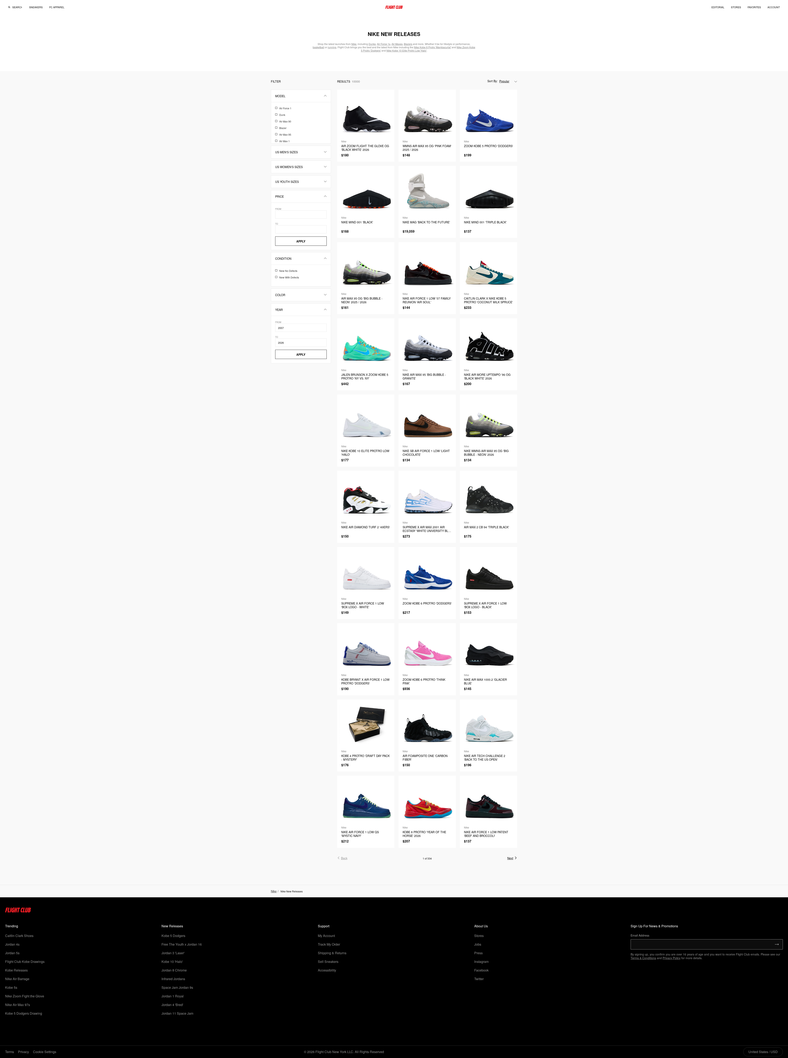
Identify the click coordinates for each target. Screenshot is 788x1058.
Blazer (282, 128)
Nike (274, 891)
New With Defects (289, 277)
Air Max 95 (285, 134)
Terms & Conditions (643, 958)
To (276, 223)
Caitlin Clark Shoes (19, 935)
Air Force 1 (285, 108)
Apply (300, 241)
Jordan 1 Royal (172, 996)
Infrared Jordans (173, 978)
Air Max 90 (285, 121)
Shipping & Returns (332, 953)
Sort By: (492, 81)
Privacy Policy (671, 958)
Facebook (481, 970)
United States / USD (763, 1051)
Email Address (640, 935)
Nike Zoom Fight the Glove (24, 996)
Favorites (754, 7)
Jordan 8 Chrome (174, 970)
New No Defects (288, 270)
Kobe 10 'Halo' (172, 961)
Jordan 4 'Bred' (172, 1004)
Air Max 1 (284, 141)
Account (773, 7)
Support (323, 926)
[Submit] (777, 944)
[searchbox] (17, 7)
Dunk (282, 115)
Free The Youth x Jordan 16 (181, 944)
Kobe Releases (16, 970)
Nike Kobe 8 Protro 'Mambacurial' (432, 47)
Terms (9, 1051)
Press (478, 953)
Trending (11, 926)
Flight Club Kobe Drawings (25, 961)
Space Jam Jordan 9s (177, 987)
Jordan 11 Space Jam (177, 1013)
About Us (481, 926)
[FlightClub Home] (394, 7)
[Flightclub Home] (18, 911)
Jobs (477, 944)
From (278, 209)
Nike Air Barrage (17, 978)
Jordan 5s (12, 953)
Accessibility (327, 970)
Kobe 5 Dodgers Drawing (23, 1013)
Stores (479, 935)
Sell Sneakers (328, 961)
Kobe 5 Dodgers (173, 935)
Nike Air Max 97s (17, 1004)
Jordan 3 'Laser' (172, 953)
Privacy (23, 1051)
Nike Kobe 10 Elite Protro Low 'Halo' (406, 50)
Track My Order (329, 944)
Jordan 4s (12, 944)
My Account (326, 935)
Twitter (479, 978)
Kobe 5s (11, 987)
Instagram (481, 961)
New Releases (172, 926)
